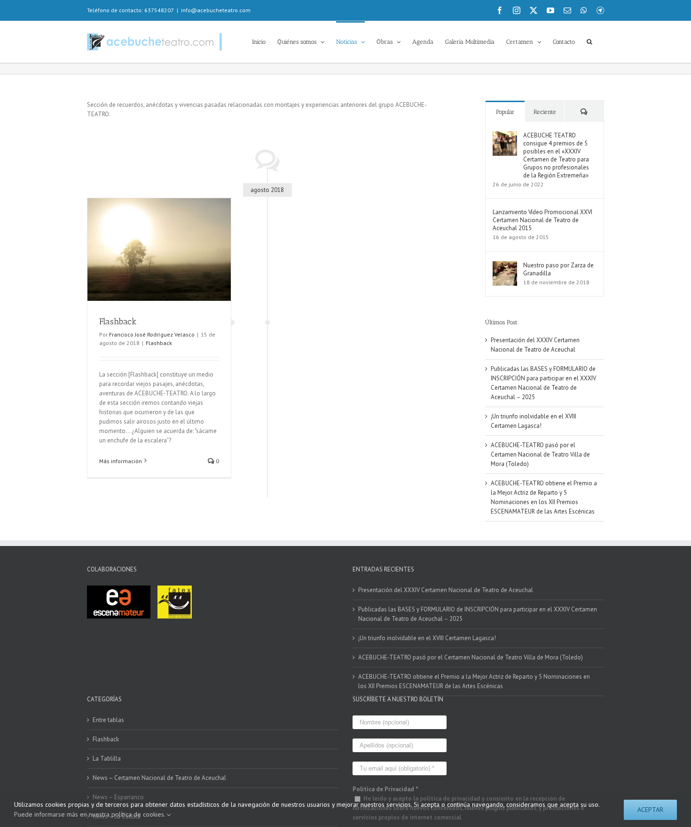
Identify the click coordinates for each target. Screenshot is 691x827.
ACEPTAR (650, 809)
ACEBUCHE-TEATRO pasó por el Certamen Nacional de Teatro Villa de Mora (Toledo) (540, 454)
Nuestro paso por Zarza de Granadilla (558, 269)
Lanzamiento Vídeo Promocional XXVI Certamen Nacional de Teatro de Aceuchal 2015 (542, 220)
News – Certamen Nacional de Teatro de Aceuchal (159, 778)
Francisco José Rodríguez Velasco (152, 334)
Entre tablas (108, 720)
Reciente (545, 111)
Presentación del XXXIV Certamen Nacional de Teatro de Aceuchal (445, 590)
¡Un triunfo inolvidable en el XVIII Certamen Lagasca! (427, 638)
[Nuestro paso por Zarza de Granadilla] (505, 266)
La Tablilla (107, 759)
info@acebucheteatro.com (216, 10)
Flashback (117, 321)
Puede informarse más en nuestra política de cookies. (90, 814)
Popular (505, 111)
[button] (589, 41)
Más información (120, 461)
